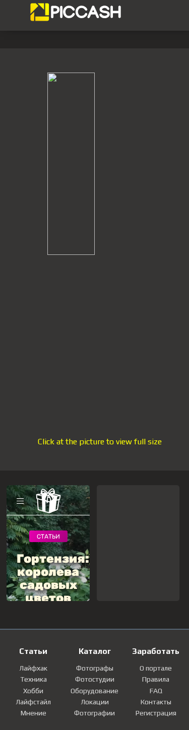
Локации (95, 702)
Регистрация (156, 713)
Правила (155, 679)
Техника (33, 679)
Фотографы (94, 668)
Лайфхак (33, 668)
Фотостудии (94, 679)
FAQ (156, 691)
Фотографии (94, 713)
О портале (156, 668)
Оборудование (94, 691)
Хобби (33, 691)
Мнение (33, 713)
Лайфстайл (33, 702)
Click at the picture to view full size (100, 441)
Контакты (156, 702)
